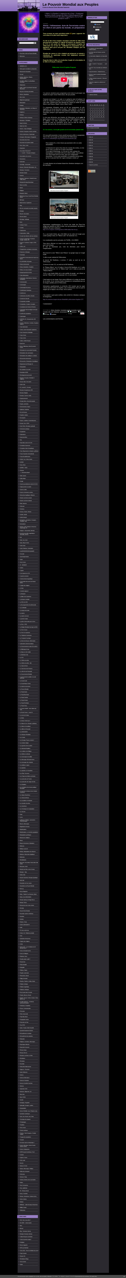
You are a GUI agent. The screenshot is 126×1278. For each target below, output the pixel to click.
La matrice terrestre (24, 616)
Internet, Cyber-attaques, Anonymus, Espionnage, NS (28, 527)
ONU (21, 935)
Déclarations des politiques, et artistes (28, 355)
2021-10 (91, 137)
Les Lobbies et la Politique (25, 751)
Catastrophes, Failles (24, 233)
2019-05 (91, 162)
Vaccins (21, 1163)
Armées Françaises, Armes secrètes (28, 131)
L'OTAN (21, 588)
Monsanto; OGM (23, 866)
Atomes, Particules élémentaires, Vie (28, 167)
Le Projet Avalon (23, 691)
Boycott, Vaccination (24, 213)
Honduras (22, 509)
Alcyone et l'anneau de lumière (26, 91)
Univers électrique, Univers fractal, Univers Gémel (27, 1146)
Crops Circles (23, 335)
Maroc (21, 840)
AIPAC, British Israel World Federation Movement (28, 88)
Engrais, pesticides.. (24, 403)
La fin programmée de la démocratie (28, 604)
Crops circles (23, 338)
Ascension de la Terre (25, 139)
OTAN (21, 944)
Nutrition (22, 919)
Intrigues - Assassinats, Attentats (27, 530)
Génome (22, 470)
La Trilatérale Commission (26, 635)
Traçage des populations (25, 1137)
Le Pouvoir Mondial (24, 689)
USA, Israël (22, 1160)
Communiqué (23, 284)
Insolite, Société (23, 514)
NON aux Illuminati (24, 1247)
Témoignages (23, 1122)
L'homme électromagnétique (26, 578)
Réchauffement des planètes (26, 1036)
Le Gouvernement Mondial (26, 674)
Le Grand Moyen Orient (25, 683)
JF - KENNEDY (23, 565)
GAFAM (21, 462)
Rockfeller (22, 1063)
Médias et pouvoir (24, 848)
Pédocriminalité (23, 964)
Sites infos (22, 1094)
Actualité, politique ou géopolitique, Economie (27, 81)
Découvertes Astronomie (25, 358)
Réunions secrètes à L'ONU (26, 1055)
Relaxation (22, 1038)
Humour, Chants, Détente (25, 511)
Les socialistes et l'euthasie (26, 800)
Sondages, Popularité (24, 1102)
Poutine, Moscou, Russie (25, 995)
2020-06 (91, 153)
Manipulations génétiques (25, 834)
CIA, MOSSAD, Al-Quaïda (25, 261)
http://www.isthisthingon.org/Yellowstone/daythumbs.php (59, 138)
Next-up (22, 888)
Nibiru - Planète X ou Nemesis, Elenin (28, 894)
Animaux (22, 114)
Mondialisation (23, 859)
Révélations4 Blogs (24, 1258)
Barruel (21, 1228)
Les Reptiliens (23, 784)
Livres (21, 817)
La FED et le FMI (23, 602)
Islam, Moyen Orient (24, 542)
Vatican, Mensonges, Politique (26, 1168)
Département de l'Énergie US (26, 364)
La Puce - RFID (23, 624)
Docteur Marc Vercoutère (25, 381)
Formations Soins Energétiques (27, 448)
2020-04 (91, 159)
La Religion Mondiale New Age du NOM (28, 627)
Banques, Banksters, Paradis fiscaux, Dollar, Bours (28, 179)
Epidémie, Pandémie (24, 409)
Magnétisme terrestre (25, 826)
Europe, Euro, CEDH (24, 423)
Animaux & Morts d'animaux (26, 117)
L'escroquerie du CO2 (25, 573)
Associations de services (25, 156)
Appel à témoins (23, 123)
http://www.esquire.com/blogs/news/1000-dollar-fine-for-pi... (60, 229)
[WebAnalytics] (91, 177)
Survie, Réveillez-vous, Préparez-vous (28, 1111)
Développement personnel (26, 375)
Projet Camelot (23, 1253)
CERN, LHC (22, 246)
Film (21, 440)
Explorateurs (23, 434)
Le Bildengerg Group (24, 649)
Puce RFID (22, 1025)
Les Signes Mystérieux (25, 795)
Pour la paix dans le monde (26, 992)
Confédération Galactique (25, 290)
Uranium (22, 1154)
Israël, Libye (22, 545)
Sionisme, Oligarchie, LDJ (25, 1091)
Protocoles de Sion (24, 1022)
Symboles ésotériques (25, 1113)
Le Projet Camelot (24, 697)
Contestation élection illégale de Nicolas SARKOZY (28, 310)
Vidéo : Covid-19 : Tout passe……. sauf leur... (98, 64)
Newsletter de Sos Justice (26, 883)
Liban (21, 814)
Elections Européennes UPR (26, 390)
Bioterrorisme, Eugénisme (25, 202)
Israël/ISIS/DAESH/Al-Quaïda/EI (27, 551)
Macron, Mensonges (24, 823)
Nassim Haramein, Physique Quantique (29, 877)
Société (21, 1099)
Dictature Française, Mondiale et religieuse (27, 378)
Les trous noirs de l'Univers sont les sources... (97, 53)
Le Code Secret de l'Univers (26, 668)
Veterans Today (23, 1176)
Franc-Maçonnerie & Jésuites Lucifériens (29, 451)
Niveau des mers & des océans (27, 905)
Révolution (22, 1061)
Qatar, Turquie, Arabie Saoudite (27, 1027)
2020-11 (91, 151)
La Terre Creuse (23, 629)
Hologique (22, 1242)
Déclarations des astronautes (26, 352)
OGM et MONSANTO (25, 924)
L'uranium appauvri (24, 591)
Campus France (23, 224)
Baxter (21, 187)
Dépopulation (23, 366)
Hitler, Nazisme (23, 503)
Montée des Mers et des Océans (27, 869)
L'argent (22, 570)
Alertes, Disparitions (24, 94)
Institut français (23, 517)
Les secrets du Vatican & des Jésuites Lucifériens (28, 792)
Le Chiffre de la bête (24, 660)
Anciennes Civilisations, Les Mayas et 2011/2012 (28, 109)
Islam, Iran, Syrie (23, 540)
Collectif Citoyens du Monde (26, 1236)
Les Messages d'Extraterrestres (27, 759)
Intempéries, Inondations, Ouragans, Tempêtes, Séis (28, 520)
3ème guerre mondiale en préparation (28, 68)
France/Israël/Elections (25, 456)
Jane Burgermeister (24, 556)
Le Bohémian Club (24, 654)
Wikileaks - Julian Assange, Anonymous (29, 1204)
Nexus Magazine (23, 891)
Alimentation (22, 102)
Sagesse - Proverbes (25, 1069)
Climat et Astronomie (24, 264)
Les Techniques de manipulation (27, 808)
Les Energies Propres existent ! (27, 740)
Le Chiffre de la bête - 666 (25, 663)
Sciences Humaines (24, 1080)
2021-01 (91, 145)
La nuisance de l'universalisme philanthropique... (96, 49)
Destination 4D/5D (24, 372)
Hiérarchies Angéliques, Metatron (27, 495)
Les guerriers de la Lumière (26, 745)
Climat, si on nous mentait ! (26, 269)
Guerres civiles (23, 489)
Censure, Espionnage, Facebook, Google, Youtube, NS (27, 239)
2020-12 (91, 148)
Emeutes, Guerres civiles (25, 395)
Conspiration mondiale (25, 301)
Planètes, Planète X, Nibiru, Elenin (27, 981)
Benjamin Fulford (23, 193)
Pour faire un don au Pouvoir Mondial (28, 53)
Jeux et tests (23, 562)
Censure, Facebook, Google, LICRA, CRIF (28, 243)
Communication (23, 282)
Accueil (21, 74)
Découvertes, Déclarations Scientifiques (29, 361)
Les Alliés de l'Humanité (25, 729)
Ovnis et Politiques (24, 953)
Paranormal (22, 961)
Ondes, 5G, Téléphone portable (27, 933)
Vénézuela (22, 1174)
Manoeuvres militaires (25, 837)
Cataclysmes (23, 230)
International (22, 523)
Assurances (22, 158)
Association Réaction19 (25, 150)
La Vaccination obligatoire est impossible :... (98, 57)
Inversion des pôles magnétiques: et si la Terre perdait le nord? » (67, 17)
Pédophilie (22, 967)
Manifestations (23, 829)
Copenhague (23, 316)
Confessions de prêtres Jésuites (27, 295)
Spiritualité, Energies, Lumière (26, 1105)
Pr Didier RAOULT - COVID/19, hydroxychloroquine (27, 1002)
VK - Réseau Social (24, 1190)
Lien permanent (63, 311)
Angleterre (22, 112)
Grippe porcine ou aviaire (25, 486)
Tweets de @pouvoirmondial (92, 127)
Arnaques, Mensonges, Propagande (28, 137)
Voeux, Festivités (24, 1193)
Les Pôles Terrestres (24, 773)
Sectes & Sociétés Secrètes (26, 1083)
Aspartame (22, 148)
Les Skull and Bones (24, 797)
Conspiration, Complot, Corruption (27, 304)
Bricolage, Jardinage (24, 219)
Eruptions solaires (24, 415)
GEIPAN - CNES (23, 467)
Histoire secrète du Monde (26, 500)
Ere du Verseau (23, 412)
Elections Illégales (24, 392)
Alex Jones (22, 97)
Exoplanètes (22, 431)
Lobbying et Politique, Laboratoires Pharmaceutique (27, 820)
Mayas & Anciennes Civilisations (27, 843)
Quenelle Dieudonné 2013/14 (26, 1030)
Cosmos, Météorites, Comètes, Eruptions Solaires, (29, 323)
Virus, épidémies (23, 1188)
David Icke (22, 343)
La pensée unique (24, 618)
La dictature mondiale (24, 599)
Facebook (53, 314)
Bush (21, 222)
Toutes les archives (93, 164)
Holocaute (22, 506)
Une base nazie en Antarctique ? (27, 1142)
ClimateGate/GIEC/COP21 (26, 272)
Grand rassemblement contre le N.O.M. (29, 484)
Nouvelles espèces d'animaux (26, 913)
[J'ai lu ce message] (124, 1276)
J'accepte (22, 553)
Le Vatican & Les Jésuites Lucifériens (28, 723)
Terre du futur (23, 1261)
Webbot (21, 1201)
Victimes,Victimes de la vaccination (28, 1179)
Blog (21, 205)
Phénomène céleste (24, 975)
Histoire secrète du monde (26, 497)
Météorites (22, 857)
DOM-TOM (22, 384)
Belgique (22, 190)
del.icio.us (73, 311)
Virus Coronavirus (24, 1185)
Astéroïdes (22, 161)
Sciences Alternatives (25, 1077)
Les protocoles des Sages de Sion (27, 781)
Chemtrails (22, 254)
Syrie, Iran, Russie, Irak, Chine (27, 1116)
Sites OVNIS (23, 1097)
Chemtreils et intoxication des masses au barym (29, 258)
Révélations (22, 1058)
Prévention (22, 1011)
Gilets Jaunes (23, 475)
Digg (48, 314)
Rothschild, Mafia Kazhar (25, 1066)
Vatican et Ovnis (23, 1165)
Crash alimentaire (24, 326)
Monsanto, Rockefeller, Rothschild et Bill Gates (29, 863)
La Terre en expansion (25, 632)
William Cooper (23, 1207)
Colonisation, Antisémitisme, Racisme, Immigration (28, 279)
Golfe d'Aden (23, 478)
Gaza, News (23, 464)
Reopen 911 (22, 1256)
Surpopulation (23, 1108)
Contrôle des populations (25, 313)
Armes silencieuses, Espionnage (27, 134)
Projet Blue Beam (24, 1016)
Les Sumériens (23, 806)
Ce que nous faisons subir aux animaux (29, 236)
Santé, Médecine (23, 1072)
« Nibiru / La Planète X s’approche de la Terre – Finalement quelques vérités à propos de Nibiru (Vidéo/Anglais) (64, 14)
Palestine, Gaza (23, 956)
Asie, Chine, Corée (24, 145)
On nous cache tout (24, 930)
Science (22, 1074)
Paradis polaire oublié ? (25, 959)
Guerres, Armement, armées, (26, 492)
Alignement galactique (25, 99)
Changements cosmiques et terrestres (28, 249)
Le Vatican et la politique (25, 726)
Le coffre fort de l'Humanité (26, 671)
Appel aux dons (23, 125)
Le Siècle (22, 717)
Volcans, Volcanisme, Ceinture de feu (28, 1196)
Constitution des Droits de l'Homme (28, 306)
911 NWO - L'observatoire (26, 1222)
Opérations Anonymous (25, 938)
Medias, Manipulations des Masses (28, 851)
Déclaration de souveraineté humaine (28, 350)
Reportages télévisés (24, 1044)
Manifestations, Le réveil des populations (29, 832)
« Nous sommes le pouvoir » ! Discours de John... (98, 79)
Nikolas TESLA (23, 902)
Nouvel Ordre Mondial (25, 910)
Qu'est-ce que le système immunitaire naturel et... (97, 75)
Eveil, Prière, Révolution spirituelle (27, 426)
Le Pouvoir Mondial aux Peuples (71, 4)
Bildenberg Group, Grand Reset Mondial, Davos (29, 196)
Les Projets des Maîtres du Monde (27, 776)
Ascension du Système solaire (26, 142)
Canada (21, 227)
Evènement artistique (24, 428)
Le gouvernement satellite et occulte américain (28, 677)
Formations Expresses (25, 445)
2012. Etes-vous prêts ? (25, 1220)
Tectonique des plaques (25, 1119)
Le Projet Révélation (24, 703)
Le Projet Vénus (23, 705)
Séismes (22, 1086)
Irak (21, 537)
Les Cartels (22, 737)
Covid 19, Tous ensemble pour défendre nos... (98, 68)
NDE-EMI (22, 880)
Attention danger (23, 172)
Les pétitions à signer (24, 765)
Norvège (22, 908)
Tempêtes (22, 1124)
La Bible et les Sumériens (25, 596)
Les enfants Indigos (24, 742)
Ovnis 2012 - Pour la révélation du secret (29, 1250)
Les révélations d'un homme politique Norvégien (28, 788)
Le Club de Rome (24, 665)
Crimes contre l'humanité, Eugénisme (28, 329)
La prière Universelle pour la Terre (27, 621)
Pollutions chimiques (24, 989)
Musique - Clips (23, 872)
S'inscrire (98, 24)
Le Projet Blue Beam (24, 694)
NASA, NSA (22, 874)
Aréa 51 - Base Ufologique (26, 128)
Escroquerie (22, 417)
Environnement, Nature (25, 406)
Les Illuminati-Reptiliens (25, 748)
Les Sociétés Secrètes (25, 803)
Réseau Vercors (23, 1052)
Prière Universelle (24, 1014)
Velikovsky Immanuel (24, 1171)
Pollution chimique (24, 984)
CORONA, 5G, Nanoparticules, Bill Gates (27, 320)
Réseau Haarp (23, 1050)
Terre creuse (23, 1127)
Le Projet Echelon (24, 700)
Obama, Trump (23, 921)
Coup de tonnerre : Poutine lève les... (97, 71)
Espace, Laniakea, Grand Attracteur (28, 420)
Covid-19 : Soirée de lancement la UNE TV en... (98, 60)
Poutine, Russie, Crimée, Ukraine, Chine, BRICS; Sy (29, 998)
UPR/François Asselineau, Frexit (27, 1152)
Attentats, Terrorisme (24, 170)
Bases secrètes (23, 185)
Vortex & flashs (23, 1199)
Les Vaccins (22, 811)
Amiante (22, 105)
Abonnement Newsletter (25, 71)
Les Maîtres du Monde (25, 754)
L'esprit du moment (24, 576)
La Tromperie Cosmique (25, 638)
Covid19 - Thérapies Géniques (28, 152)
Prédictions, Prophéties (25, 1005)
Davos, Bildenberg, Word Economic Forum (28, 347)
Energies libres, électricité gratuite (27, 401)
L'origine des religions (25, 585)
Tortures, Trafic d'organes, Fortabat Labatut (28, 1134)
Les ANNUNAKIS (24, 731)
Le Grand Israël (23, 680)
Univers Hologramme (24, 1149)
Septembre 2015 (23, 1088)
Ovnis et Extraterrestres (25, 950)
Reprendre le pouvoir (24, 1047)
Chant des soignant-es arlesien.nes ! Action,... (97, 83)
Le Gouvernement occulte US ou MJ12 (28, 646)
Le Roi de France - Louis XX (26, 712)
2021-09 (91, 139)
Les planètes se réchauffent (26, 770)
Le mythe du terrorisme (25, 686)
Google (21, 481)
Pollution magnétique (24, 986)
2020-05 (91, 156)
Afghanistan (22, 84)
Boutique (22, 211)
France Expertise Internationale (27, 453)
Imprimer (82, 311)
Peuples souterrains (24, 972)
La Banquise (22, 593)
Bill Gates (22, 199)
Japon (21, 559)
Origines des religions (25, 941)
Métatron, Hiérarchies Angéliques (27, 854)
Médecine (22, 846)
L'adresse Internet (93, 94)
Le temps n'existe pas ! (25, 720)
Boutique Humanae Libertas (26, 1233)
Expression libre (23, 437)
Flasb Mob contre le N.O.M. (26, 442)
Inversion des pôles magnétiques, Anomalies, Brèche (27, 534)
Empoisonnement (24, 398)
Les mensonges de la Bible (26, 756)
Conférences (23, 293)
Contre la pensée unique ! (25, 1239)
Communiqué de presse (25, 287)
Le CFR (21, 657)
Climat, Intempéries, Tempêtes (26, 267)
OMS (21, 927)
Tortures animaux (24, 1130)
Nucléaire (22, 916)
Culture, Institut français (25, 340)
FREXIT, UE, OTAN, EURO (26, 459)
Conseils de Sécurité (24, 298)
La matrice (22, 613)
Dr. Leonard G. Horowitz (25, 387)
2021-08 (91, 142)
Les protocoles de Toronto (26, 778)
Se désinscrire (98, 27)
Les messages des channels (26, 762)
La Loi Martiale (23, 607)
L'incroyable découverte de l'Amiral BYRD (27, 582)
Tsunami (22, 1139)
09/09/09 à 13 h (23, 66)
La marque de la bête (24, 610)
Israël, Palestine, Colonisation (26, 548)
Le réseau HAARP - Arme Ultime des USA (28, 709)
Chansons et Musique (25, 252)
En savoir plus (93, 1276)
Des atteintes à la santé (25, 369)
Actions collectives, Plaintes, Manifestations (26, 78)
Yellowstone (22, 1210)
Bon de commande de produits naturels (28, 208)
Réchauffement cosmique (25, 1033)
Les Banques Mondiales (25, 734)
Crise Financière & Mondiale (26, 332)
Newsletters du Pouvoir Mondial (27, 885)
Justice (21, 567)
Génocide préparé (26, 472)
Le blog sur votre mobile (25, 652)
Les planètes (23, 767)
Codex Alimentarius (24, 275)
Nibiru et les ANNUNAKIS (25, 897)
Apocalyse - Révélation (25, 120)
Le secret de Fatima (24, 715)
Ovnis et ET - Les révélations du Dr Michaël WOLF (28, 947)
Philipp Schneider (24, 978)
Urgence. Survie (23, 1157)
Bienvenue (22, 56)
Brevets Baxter (23, 216)
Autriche (22, 175)
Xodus (21, 1264)
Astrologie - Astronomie (25, 164)
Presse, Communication (25, 1008)
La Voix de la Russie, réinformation (27, 640)
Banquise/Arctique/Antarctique (26, 182)
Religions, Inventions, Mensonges (27, 1041)
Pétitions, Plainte (23, 970)
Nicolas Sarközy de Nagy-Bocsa (27, 899)
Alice (21, 1225)
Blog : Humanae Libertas (25, 1231)
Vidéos (21, 1182)
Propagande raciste (24, 1019)
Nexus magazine (23, 1245)
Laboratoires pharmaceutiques (27, 643)
